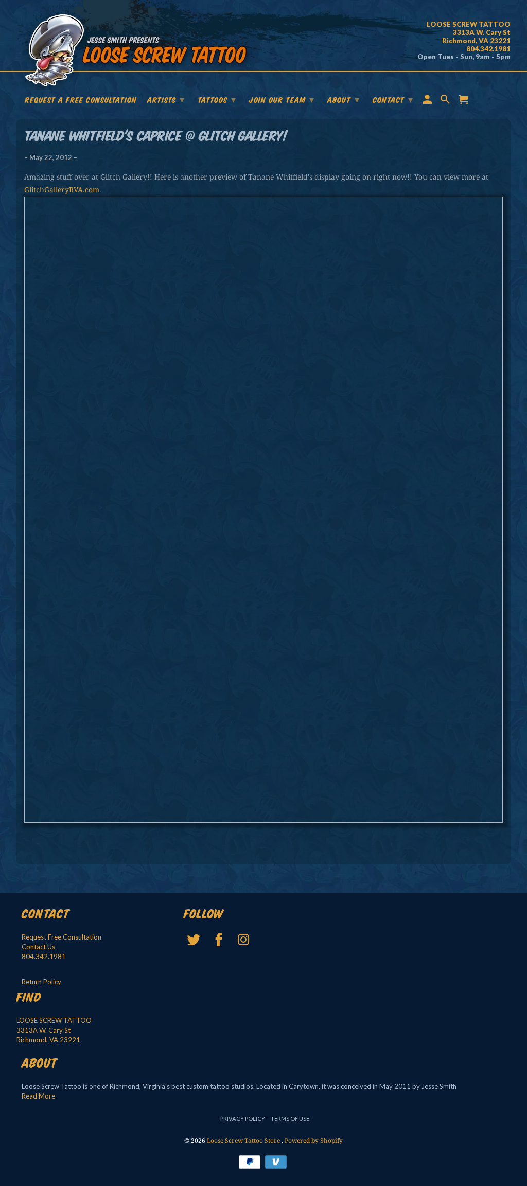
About (343, 100)
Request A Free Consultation (81, 101)
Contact (393, 100)
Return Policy (41, 982)
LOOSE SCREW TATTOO (54, 1020)
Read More (38, 1096)
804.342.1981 (44, 956)
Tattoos (217, 100)
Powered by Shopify (314, 1140)
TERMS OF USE (290, 1118)
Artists (166, 100)
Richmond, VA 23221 (48, 1040)
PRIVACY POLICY (242, 1118)
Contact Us (38, 947)
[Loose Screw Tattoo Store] (137, 51)
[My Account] (428, 101)
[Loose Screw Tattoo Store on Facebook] (219, 939)
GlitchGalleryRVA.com (61, 189)
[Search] (446, 101)
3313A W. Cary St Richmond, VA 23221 (469, 32)
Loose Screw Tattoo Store (244, 1140)
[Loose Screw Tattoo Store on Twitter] (195, 939)
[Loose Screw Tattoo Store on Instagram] (245, 939)
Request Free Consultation (61, 937)
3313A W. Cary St (43, 1030)
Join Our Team (281, 100)
